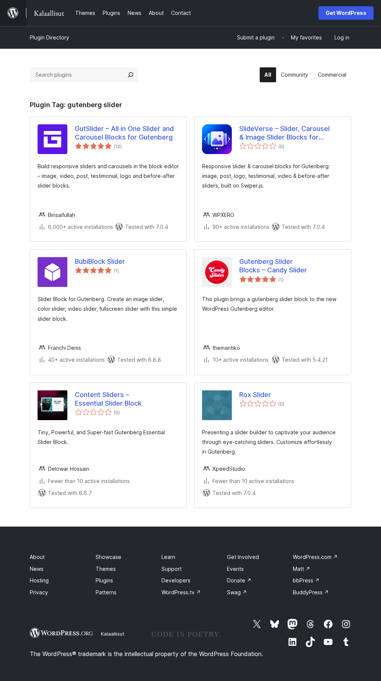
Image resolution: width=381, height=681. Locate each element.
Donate (239, 580)
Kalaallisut (112, 634)
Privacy (39, 592)
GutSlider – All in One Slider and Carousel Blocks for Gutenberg (124, 133)
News (37, 569)
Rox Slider (255, 395)
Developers (175, 580)
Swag (237, 592)
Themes (106, 569)
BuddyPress (311, 592)
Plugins (104, 580)
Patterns (106, 592)
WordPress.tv (181, 592)
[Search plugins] (130, 74)
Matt (301, 569)
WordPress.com (315, 557)
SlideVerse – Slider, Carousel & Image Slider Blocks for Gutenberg (284, 133)
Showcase (108, 557)
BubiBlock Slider (100, 261)
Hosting (39, 580)
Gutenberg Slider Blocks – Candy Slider (273, 266)
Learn (168, 557)
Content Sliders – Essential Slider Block (108, 399)
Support (171, 569)
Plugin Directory (49, 37)
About (37, 557)
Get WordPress (346, 13)
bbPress (306, 580)
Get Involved (243, 557)
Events (235, 569)
